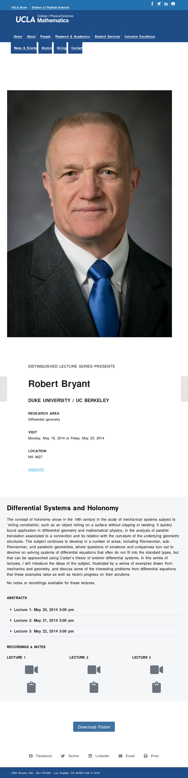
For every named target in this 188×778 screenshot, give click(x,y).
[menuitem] (20, 7)
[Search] (174, 48)
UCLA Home (19, 7)
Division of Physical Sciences (50, 7)
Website (36, 469)
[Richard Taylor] (3, 389)
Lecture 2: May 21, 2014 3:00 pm (44, 620)
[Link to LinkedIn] (166, 3)
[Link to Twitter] (159, 3)
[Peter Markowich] (184, 389)
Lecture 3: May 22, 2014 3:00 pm (44, 631)
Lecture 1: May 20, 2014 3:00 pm (44, 609)
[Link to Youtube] (173, 3)
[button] (94, 609)
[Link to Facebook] (152, 3)
